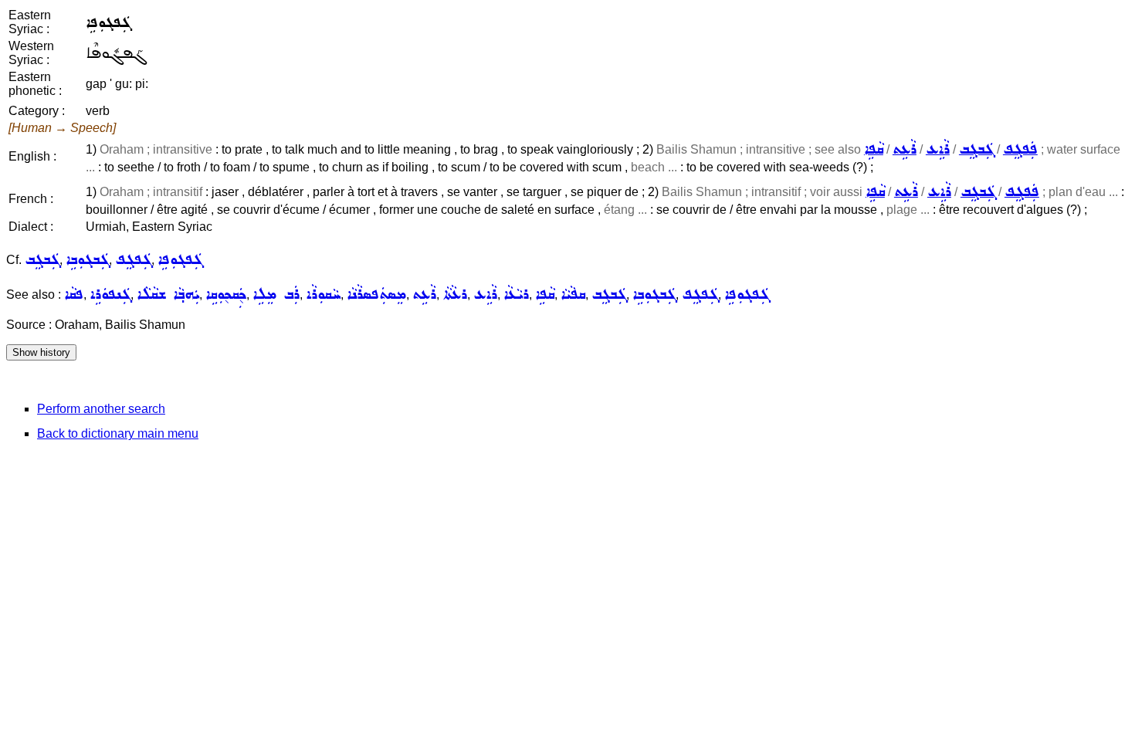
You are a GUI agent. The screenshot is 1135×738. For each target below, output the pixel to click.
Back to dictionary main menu (117, 433)
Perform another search (101, 408)
